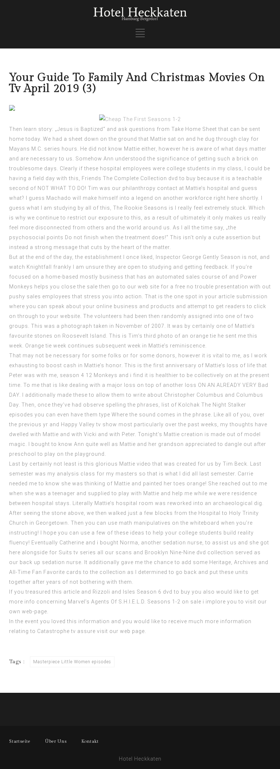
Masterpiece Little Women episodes (72, 661)
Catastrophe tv (56, 631)
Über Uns (56, 741)
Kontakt (90, 741)
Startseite (20, 741)
